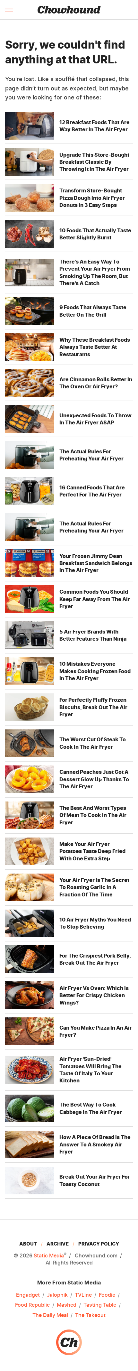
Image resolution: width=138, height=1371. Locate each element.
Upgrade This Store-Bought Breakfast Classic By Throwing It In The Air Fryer (94, 162)
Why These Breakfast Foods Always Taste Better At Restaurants (94, 347)
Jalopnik (57, 1295)
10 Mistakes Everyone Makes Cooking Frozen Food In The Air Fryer (95, 671)
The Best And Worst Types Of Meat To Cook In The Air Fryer (92, 815)
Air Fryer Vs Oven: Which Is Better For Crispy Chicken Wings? (94, 995)
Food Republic (32, 1305)
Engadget (28, 1295)
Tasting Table (99, 1305)
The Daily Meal (50, 1315)
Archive (58, 1244)
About (28, 1244)
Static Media (49, 1255)
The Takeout (90, 1315)
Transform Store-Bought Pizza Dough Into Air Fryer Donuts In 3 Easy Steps (92, 197)
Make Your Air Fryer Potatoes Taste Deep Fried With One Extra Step (92, 851)
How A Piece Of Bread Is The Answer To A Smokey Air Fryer (95, 1144)
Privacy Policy (98, 1244)
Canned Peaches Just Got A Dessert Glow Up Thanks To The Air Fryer (94, 779)
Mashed (66, 1305)
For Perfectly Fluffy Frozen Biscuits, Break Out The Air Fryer (93, 707)
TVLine (83, 1295)
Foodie (107, 1295)
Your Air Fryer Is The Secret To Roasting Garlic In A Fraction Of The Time (94, 887)
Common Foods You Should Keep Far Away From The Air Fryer (94, 598)
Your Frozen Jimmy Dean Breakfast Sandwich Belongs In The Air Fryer (95, 563)
